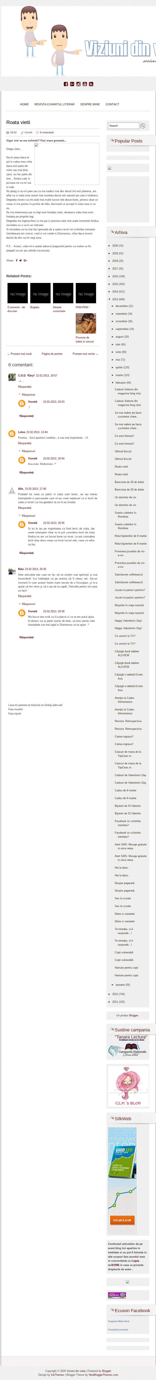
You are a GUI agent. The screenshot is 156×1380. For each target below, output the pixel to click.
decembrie (122, 306)
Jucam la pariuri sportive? (130, 590)
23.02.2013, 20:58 (53, 611)
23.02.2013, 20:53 (53, 401)
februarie (121, 382)
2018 (115, 260)
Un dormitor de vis (125, 497)
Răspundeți (24, 386)
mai (118, 359)
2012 (115, 994)
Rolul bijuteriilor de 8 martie (131, 535)
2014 (115, 291)
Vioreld (32, 401)
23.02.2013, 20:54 (53, 458)
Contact (112, 104)
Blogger (133, 1015)
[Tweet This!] (20, 260)
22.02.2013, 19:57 (46, 375)
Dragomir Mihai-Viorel (118, 1321)
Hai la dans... (122, 867)
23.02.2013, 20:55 (53, 522)
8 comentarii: (47, 132)
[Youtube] (85, 84)
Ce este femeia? (124, 435)
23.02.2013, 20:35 (35, 569)
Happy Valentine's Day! (128, 620)
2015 (115, 284)
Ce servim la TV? (125, 635)
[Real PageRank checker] (117, 1294)
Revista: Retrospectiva (128, 721)
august (120, 336)
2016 (115, 276)
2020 (115, 245)
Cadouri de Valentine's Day (130, 775)
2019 (115, 253)
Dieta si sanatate (125, 913)
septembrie (122, 329)
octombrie (122, 321)
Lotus (21, 432)
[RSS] (91, 84)
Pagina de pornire (52, 353)
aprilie (119, 367)
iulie (118, 344)
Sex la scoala (123, 898)
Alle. (21, 488)
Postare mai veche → (85, 353)
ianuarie (121, 984)
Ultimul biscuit (123, 451)
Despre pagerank (125, 883)
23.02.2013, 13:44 (37, 432)
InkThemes (57, 1374)
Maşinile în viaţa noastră (129, 605)
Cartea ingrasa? (124, 736)
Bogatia (34, 307)
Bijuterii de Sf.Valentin (128, 805)
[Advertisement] (52, 751)
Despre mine (90, 104)
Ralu (21, 569)
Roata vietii (18, 122)
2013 (115, 299)
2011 (115, 1001)
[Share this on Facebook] (16, 260)
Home (24, 104)
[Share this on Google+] (25, 260)
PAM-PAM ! (83, 307)
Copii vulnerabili (124, 952)
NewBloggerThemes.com (103, 1374)
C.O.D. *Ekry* (26, 375)
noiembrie (122, 313)
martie (120, 375)
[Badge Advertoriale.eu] (127, 1281)
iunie (119, 351)
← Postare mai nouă (19, 353)
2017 (115, 268)
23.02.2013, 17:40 (35, 488)
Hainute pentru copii (126, 967)
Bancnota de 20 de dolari (129, 482)
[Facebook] (66, 84)
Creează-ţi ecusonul (118, 1329)
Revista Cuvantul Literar (55, 104)
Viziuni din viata (76, 1370)
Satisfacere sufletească (129, 574)
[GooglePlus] (72, 84)
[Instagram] (78, 84)
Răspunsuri (28, 394)
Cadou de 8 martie (125, 790)
